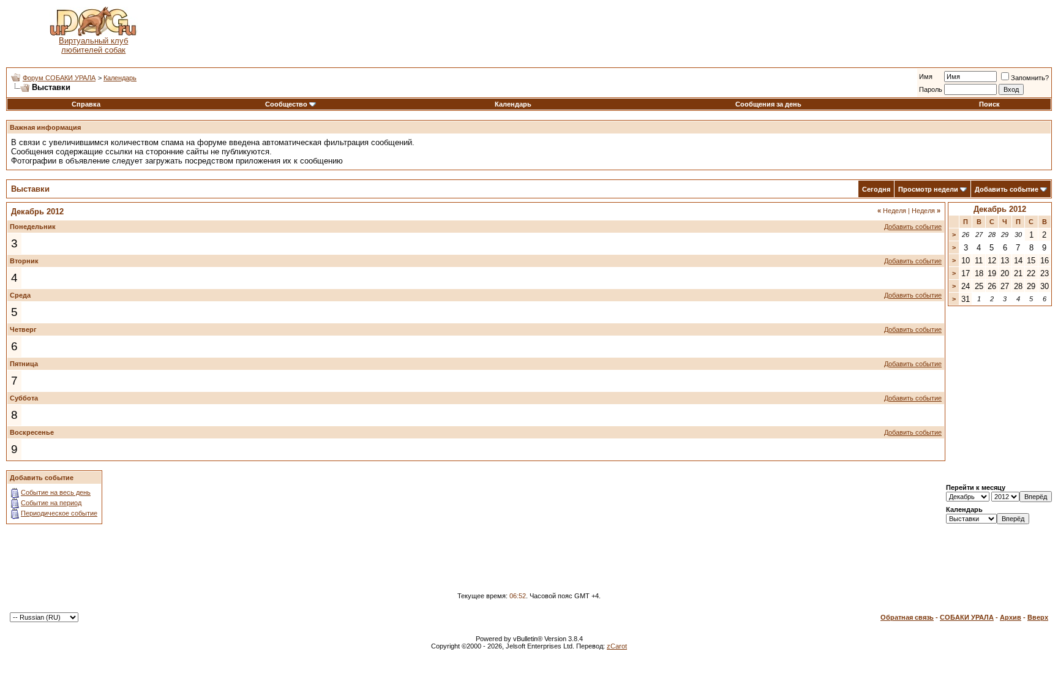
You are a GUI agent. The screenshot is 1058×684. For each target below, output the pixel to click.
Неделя (891, 210)
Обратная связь (907, 617)
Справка (86, 104)
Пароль (930, 89)
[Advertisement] (616, 30)
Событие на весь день (56, 492)
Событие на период (51, 502)
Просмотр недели (928, 189)
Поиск (989, 104)
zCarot (617, 646)
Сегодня (876, 189)
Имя (925, 76)
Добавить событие (1006, 189)
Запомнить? (1030, 77)
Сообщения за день (768, 104)
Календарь (120, 77)
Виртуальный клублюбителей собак (93, 45)
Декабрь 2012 (1000, 209)
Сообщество (286, 104)
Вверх (1037, 617)
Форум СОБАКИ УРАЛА (59, 77)
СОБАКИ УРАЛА (967, 617)
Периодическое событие (59, 513)
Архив (1010, 617)
